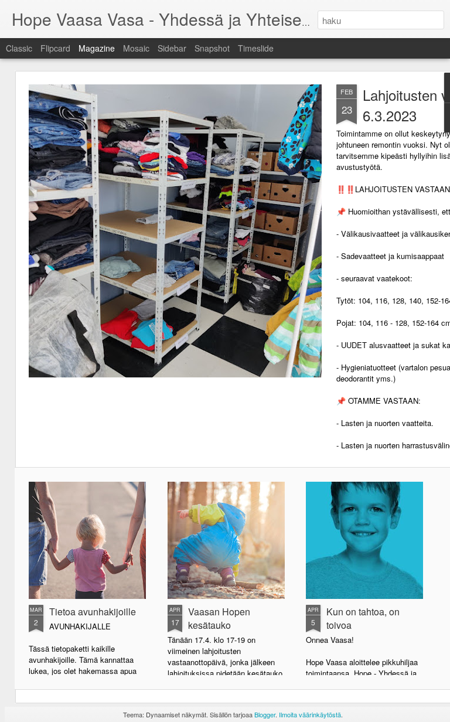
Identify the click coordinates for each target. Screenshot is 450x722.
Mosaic (136, 48)
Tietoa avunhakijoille (92, 611)
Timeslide (256, 48)
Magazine (97, 48)
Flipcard (55, 48)
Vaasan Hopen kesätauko (219, 618)
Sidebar (172, 48)
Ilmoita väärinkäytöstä (310, 714)
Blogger (264, 714)
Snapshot (212, 48)
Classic (19, 48)
